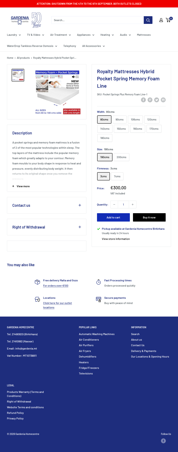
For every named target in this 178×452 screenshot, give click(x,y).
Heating (105, 34)
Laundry (12, 34)
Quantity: (102, 204)
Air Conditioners (89, 339)
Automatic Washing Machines (97, 334)
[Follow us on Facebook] (163, 440)
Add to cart (113, 217)
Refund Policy (15, 412)
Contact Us (137, 345)
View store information (116, 238)
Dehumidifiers (87, 356)
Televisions (86, 373)
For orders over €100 (55, 285)
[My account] (161, 20)
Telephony (69, 45)
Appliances (84, 34)
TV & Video (33, 34)
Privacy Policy (15, 418)
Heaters (84, 362)
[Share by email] (163, 99)
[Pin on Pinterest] (150, 99)
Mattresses (144, 34)
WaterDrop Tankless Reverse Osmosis (30, 45)
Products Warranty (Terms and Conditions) (25, 393)
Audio (123, 34)
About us (136, 339)
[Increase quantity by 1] (132, 204)
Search (135, 334)
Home (10, 57)
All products (23, 57)
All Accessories (91, 45)
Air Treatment (58, 34)
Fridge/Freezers (89, 367)
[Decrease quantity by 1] (114, 204)
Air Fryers (85, 350)
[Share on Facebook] (143, 99)
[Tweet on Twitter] (156, 99)
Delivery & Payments (143, 350)
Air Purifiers (86, 345)
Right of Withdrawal (19, 401)
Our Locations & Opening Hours (150, 356)
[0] (168, 20)
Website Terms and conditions (25, 407)
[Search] (148, 20)
